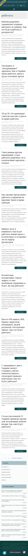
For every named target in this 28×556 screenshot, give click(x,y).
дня (25, 383)
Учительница (18, 166)
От (2, 289)
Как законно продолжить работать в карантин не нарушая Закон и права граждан (13, 198)
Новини (2, 34)
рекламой (3, 337)
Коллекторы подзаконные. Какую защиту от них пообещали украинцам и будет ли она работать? (13, 280)
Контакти (3, 480)
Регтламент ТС (5, 467)
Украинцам (18, 289)
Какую (16, 288)
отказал (2, 166)
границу (16, 34)
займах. (2, 336)
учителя (10, 122)
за (9, 121)
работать (3, 122)
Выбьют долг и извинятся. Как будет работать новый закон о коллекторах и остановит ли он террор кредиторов (13, 235)
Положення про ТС (6, 469)
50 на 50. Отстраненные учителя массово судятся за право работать (13, 116)
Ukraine (18, 383)
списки (7, 386)
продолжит (7, 206)
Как (23, 34)
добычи (17, 429)
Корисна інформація (6, 477)
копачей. (24, 429)
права (4, 206)
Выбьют (13, 244)
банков (21, 383)
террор (2, 247)
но (24, 165)
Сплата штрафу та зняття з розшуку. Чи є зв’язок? (13, 495)
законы (20, 429)
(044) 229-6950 (9, 5)
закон (22, 78)
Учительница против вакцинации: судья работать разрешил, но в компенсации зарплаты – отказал (13, 157)
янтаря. (18, 430)
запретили (6, 336)
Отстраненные (17, 121)
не (1, 206)
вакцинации (13, 165)
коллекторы (19, 288)
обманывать (15, 336)
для (15, 429)
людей (11, 336)
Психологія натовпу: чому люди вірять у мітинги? (13, 520)
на (13, 121)
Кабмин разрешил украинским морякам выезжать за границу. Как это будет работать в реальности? (13, 27)
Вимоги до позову (6, 474)
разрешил (13, 166)
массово (11, 121)
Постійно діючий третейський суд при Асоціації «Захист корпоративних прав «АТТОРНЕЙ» (14, 2)
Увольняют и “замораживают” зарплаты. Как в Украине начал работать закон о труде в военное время (13, 71)
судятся (6, 122)
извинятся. (21, 244)
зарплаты (17, 165)
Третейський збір (5, 472)
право (21, 121)
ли (22, 288)
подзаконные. (5, 289)
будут (13, 429)
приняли (9, 430)
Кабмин (21, 34)
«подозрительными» (12, 383)
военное (16, 78)
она (25, 288)
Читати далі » (20, 58)
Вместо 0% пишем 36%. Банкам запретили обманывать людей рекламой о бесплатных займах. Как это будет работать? (13, 326)
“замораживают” (12, 78)
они (6, 430)
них (23, 288)
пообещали (10, 289)
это (6, 337)
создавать (3, 386)
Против (6, 166)
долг (16, 244)
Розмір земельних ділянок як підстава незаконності (13, 516)
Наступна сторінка (17, 458)
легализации (3, 430)
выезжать (13, 34)
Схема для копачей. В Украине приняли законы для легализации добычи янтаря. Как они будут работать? (13, 421)
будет (10, 34)
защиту (13, 288)
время (20, 78)
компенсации (22, 165)
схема (16, 430)
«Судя (10, 165)
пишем (18, 336)
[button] (14, 9)
